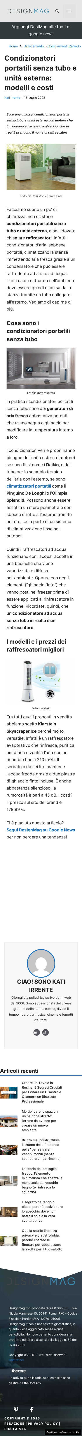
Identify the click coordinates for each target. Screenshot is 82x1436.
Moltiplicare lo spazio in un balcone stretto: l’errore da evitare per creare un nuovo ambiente (40, 1120)
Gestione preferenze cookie (63, 1432)
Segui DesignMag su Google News (41, 830)
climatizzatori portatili (29, 486)
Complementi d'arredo (64, 46)
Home (13, 46)
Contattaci (16, 1360)
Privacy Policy (43, 1423)
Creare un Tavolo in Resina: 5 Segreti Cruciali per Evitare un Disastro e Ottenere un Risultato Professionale (42, 1092)
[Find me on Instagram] (36, 1032)
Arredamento (34, 46)
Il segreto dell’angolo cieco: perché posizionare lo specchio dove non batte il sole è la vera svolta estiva (42, 1211)
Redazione (14, 1423)
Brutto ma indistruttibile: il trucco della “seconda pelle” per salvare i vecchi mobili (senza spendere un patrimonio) (41, 1149)
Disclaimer (15, 1429)
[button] (57, 11)
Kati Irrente (12, 97)
